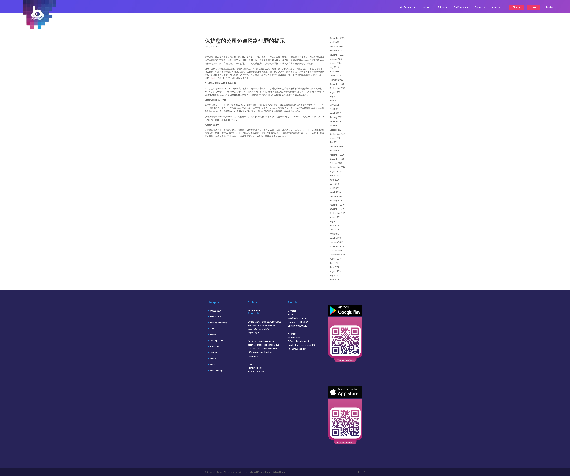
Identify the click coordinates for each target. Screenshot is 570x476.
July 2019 (334, 221)
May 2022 (334, 105)
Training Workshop (218, 322)
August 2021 (336, 138)
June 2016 (334, 280)
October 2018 (336, 250)
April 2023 (334, 71)
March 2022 (335, 113)
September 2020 (337, 167)
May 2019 (334, 230)
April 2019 (334, 234)
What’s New (215, 311)
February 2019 (336, 242)
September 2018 (337, 255)
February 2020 (336, 196)
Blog (218, 47)
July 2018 (334, 263)
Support (478, 7)
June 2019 (334, 225)
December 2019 (337, 205)
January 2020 (336, 200)
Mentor (213, 364)
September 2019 (337, 213)
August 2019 (336, 217)
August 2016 (336, 271)
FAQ (212, 329)
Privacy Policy (264, 472)
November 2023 (337, 55)
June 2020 (334, 180)
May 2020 (334, 184)
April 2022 (334, 109)
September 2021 (337, 134)
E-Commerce (254, 310)
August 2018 (336, 259)
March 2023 (335, 76)
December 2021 (337, 121)
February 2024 (336, 46)
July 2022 (334, 96)
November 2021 (337, 125)
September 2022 (337, 88)
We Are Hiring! (216, 370)
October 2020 (336, 163)
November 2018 (337, 246)
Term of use (250, 472)
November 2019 (337, 209)
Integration (215, 346)
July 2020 (334, 175)
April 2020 (334, 188)
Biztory (214, 78)
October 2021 (336, 130)
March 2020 (335, 192)
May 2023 (334, 67)
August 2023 (336, 63)
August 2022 (336, 92)
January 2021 (336, 150)
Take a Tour (215, 317)
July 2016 (334, 275)
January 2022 (336, 117)
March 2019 (335, 238)
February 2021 (336, 146)
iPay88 (213, 335)
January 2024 (336, 51)
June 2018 (334, 267)
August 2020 (336, 171)
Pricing (441, 7)
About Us (495, 7)
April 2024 (334, 42)
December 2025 (337, 38)
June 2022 (334, 100)
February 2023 (336, 80)
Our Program (460, 7)
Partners (214, 352)
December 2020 (337, 155)
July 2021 (334, 142)
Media (213, 358)
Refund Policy (279, 472)
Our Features (406, 7)
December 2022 (337, 84)
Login (533, 7)
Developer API (216, 340)
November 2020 (337, 159)
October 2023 (336, 59)
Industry (425, 7)
